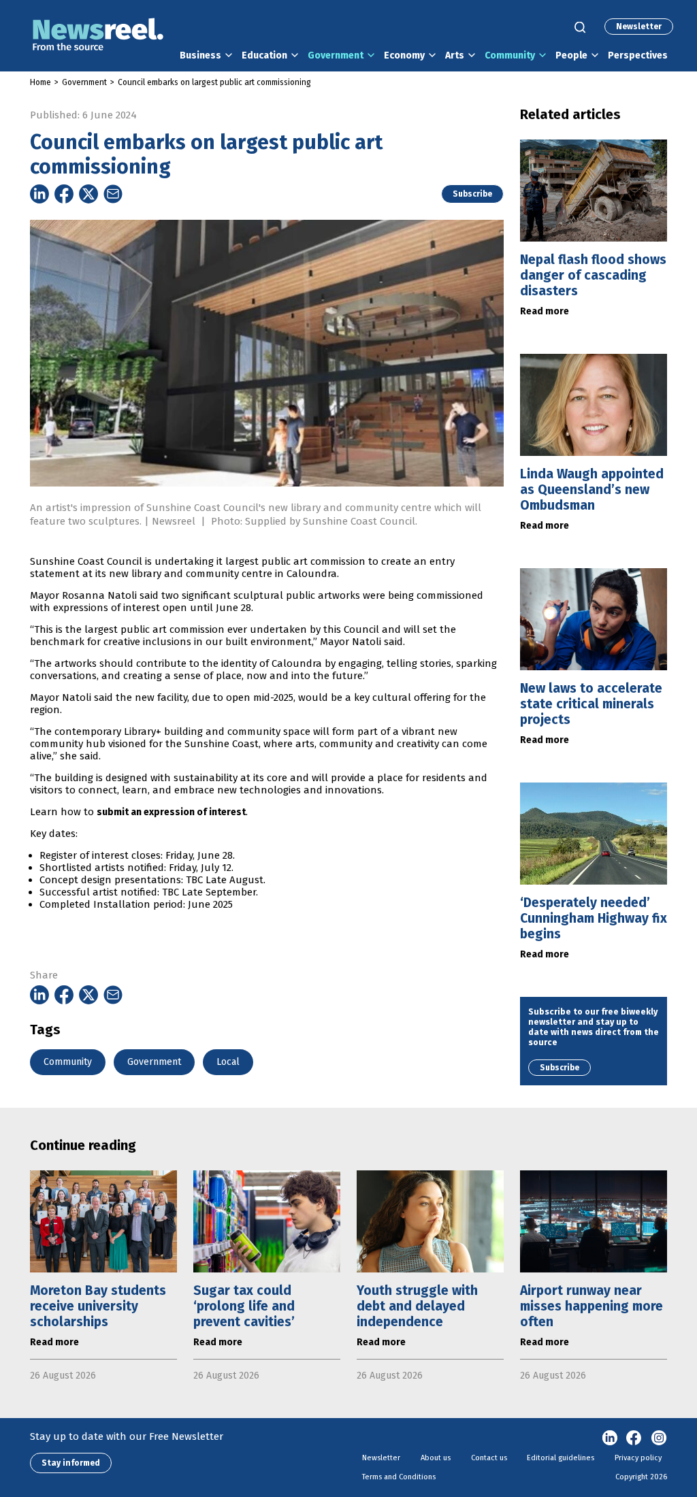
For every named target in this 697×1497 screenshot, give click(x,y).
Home (40, 82)
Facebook (634, 1438)
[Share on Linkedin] (39, 193)
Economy (404, 55)
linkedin (610, 1438)
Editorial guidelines (560, 1457)
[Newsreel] (98, 35)
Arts (454, 55)
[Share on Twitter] (88, 193)
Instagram (659, 1438)
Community (510, 55)
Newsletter (639, 26)
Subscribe (472, 194)
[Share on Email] (113, 193)
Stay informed (71, 1463)
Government (335, 55)
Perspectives (638, 55)
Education (264, 55)
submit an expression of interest (171, 812)
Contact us (489, 1457)
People (571, 55)
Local (228, 1062)
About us (436, 1457)
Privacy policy (638, 1457)
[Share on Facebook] (64, 193)
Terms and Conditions (399, 1477)
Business (200, 55)
